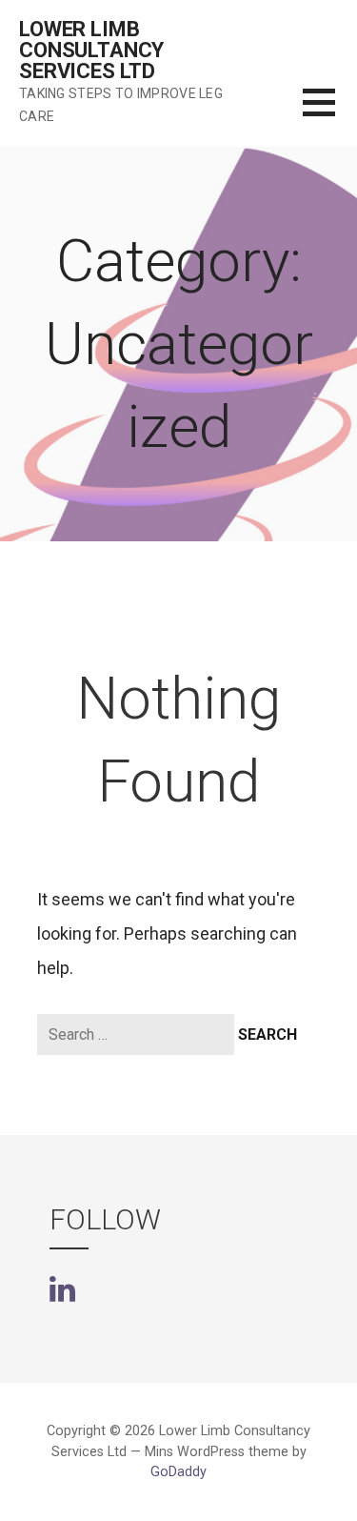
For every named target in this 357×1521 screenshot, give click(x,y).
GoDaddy (178, 1472)
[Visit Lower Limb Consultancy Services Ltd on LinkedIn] (62, 1287)
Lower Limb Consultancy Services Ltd (91, 50)
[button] (330, 114)
